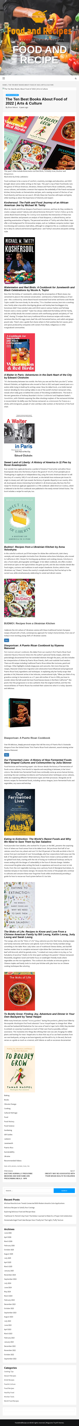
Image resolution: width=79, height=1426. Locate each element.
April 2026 (7, 1237)
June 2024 (8, 1287)
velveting (26, 966)
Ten (28, 1166)
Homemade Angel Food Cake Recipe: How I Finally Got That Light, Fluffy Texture (33, 1220)
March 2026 (8, 1241)
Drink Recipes (9, 1380)
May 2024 (7, 1291)
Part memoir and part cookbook (16, 652)
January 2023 (9, 1342)
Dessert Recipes (10, 1376)
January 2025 (9, 1271)
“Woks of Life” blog (31, 941)
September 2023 (10, 1312)
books (14, 1166)
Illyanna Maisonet (19, 655)
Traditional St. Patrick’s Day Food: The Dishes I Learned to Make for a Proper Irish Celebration (38, 1216)
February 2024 (9, 1300)
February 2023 (9, 1338)
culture (19, 1166)
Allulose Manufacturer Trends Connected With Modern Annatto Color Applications (34, 1203)
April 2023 (7, 1329)
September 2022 (10, 1359)
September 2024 (10, 1279)
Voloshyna (67, 559)
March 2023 (8, 1333)
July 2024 (7, 1283)
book (55, 387)
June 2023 (8, 1325)
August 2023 (8, 1317)
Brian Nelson (13, 107)
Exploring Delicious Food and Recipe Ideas (19, 1212)
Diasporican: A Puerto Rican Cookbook (27, 738)
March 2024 (8, 1296)
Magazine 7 (50, 1423)
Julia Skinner (38, 766)
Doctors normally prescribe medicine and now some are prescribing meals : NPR (18, 1174)
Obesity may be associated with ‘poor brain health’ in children (60, 1173)
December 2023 (10, 1304)
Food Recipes (9, 1388)
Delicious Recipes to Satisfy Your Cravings (19, 1207)
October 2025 (9, 1250)
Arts (9, 1166)
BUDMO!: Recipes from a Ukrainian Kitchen (29, 623)
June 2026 (8, 1233)
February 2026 (9, 1245)
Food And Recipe (40, 55)
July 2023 (7, 1321)
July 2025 (7, 1258)
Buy (6, 640)
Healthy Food (9, 1392)
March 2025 (8, 1266)
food (24, 1166)
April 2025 (7, 1262)
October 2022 (9, 1354)
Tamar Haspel (45, 1023)
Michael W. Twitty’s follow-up (57, 212)
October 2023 (9, 1308)
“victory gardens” (34, 1020)
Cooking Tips (9, 1371)
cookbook (16, 299)
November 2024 (10, 1275)
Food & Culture (12, 95)
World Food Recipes (11, 1401)
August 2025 (8, 1254)
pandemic (54, 1020)
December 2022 (10, 1346)
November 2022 (10, 1350)
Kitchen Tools (9, 1397)
